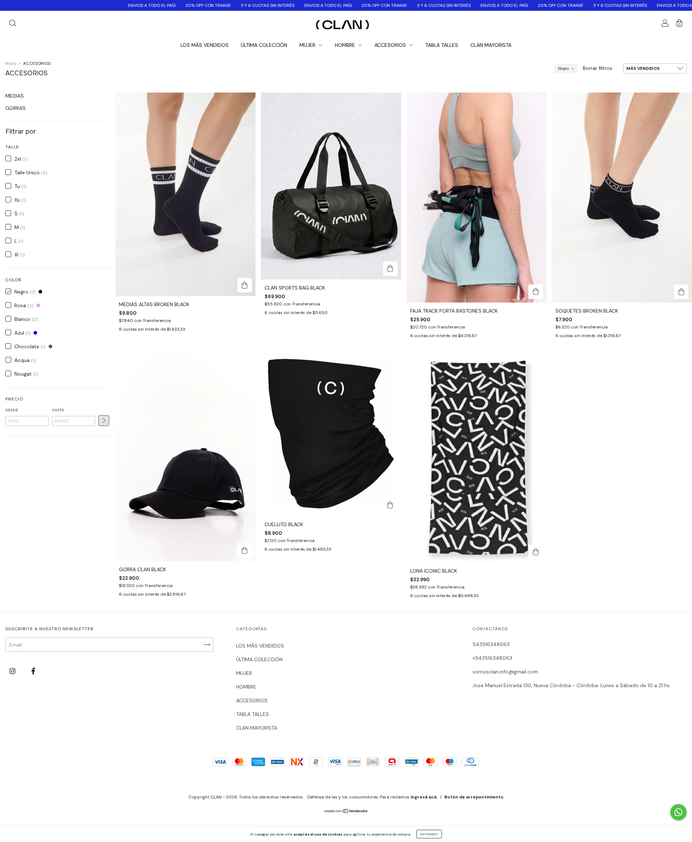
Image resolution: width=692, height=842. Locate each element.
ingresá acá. (424, 797)
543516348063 (491, 644)
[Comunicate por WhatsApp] (678, 812)
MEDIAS (14, 96)
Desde (11, 410)
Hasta (58, 410)
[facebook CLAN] (33, 671)
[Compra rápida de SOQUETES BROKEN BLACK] (681, 292)
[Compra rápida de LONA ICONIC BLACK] (535, 552)
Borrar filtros (597, 68)
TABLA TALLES (441, 45)
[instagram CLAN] (13, 671)
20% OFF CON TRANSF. (148, 5)
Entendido (429, 834)
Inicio (10, 63)
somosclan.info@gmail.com (505, 671)
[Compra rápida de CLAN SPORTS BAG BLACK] (390, 268)
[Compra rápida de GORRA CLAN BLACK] (245, 550)
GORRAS (15, 108)
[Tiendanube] (346, 812)
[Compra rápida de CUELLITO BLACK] (390, 505)
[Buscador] (12, 24)
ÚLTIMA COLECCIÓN (264, 45)
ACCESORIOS (390, 45)
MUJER (308, 45)
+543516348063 (492, 658)
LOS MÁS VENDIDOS (205, 45)
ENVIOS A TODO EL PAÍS (92, 5)
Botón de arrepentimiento (474, 797)
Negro (563, 68)
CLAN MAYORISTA (490, 45)
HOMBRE (345, 45)
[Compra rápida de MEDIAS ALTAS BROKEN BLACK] (245, 285)
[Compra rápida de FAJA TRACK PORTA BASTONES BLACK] (535, 292)
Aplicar (103, 420)
